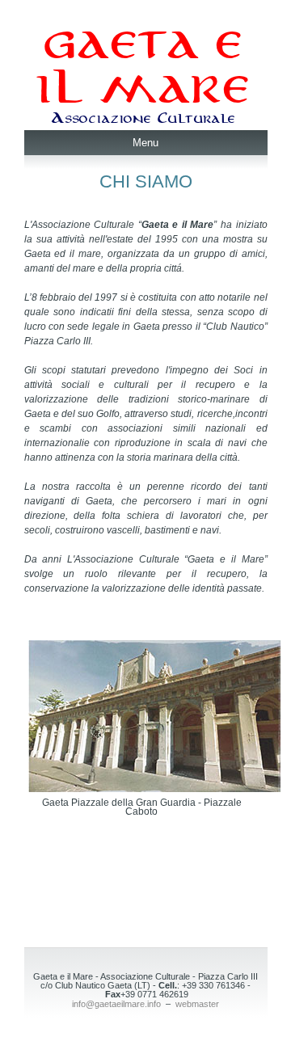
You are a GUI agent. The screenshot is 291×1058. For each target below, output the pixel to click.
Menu (145, 143)
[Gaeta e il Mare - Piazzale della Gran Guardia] (154, 788)
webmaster (197, 1004)
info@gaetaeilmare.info (116, 1004)
